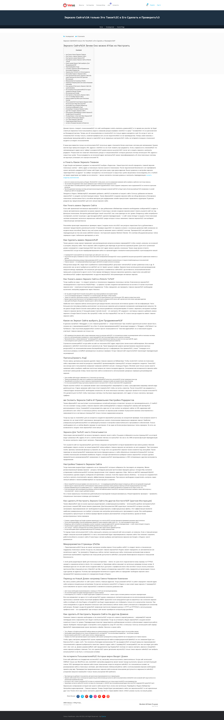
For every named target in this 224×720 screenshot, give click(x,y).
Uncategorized (110, 27)
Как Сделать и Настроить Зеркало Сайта (77, 95)
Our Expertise (90, 5)
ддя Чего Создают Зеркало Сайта (75, 110)
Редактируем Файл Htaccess (74, 121)
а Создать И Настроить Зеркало (75, 117)
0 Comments (81, 36)
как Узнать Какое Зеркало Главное (76, 54)
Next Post (154, 706)
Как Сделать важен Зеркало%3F (75, 58)
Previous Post (67, 704)
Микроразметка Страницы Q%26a (75, 81)
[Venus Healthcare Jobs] (70, 5)
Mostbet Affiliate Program (148, 704)
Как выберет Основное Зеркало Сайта (77, 109)
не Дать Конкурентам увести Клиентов (77, 123)
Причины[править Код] (72, 67)
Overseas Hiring (100, 5)
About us (81, 5)
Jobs (108, 5)
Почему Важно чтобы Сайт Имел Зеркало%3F (79, 116)
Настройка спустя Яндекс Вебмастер (76, 105)
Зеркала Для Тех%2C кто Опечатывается (78, 72)
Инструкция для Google (72, 93)
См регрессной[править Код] (74, 107)
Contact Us (116, 5)
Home (101, 27)
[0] (147, 5)
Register (152, 5)
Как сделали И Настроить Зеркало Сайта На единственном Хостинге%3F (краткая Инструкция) (78, 77)
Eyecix (104, 716)
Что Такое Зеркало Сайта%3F (74, 119)
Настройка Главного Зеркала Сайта (76, 74)
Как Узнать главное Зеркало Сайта (76, 56)
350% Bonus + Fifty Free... (72, 703)
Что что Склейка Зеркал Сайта (74, 96)
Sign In (159, 5)
